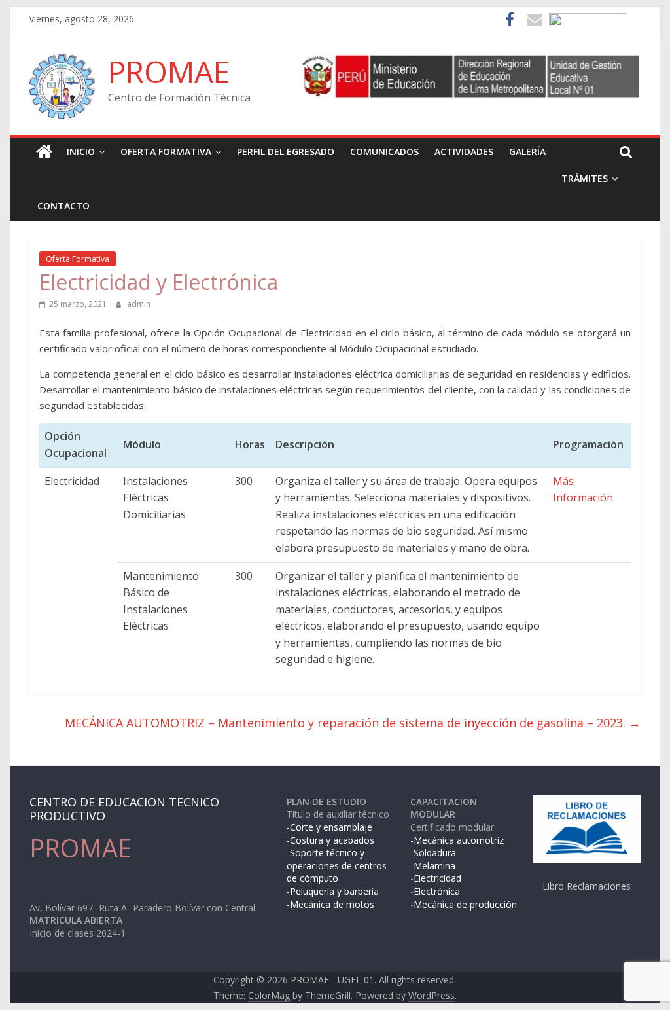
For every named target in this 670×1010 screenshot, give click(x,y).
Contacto (63, 206)
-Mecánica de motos (330, 904)
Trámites (584, 178)
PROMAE (169, 71)
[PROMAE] (44, 152)
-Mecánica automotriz (457, 840)
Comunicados (384, 151)
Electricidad (437, 878)
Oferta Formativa (165, 151)
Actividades (463, 151)
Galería (527, 151)
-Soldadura (433, 852)
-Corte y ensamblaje (329, 827)
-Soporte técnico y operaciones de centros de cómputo (337, 865)
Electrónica (437, 891)
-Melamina (432, 865)
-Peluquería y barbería (333, 891)
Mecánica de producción (465, 904)
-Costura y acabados (330, 840)
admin (138, 304)
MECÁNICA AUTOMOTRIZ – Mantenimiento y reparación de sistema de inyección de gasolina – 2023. (353, 722)
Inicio (81, 151)
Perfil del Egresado (285, 151)
